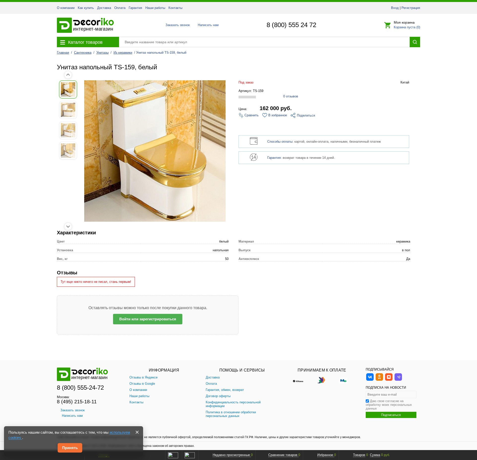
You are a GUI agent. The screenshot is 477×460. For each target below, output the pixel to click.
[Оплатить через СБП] (322, 380)
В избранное (277, 115)
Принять (70, 448)
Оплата (119, 8)
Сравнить (251, 115)
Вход (395, 8)
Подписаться (391, 415)
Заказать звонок (176, 25)
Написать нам (208, 25)
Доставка (104, 8)
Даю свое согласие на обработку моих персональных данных (389, 404)
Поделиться (306, 115)
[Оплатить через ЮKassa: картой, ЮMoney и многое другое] (300, 380)
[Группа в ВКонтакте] (370, 380)
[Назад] (68, 75)
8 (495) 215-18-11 (77, 401)
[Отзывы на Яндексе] (173, 455)
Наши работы (155, 8)
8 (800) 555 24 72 (291, 25)
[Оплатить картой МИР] (343, 380)
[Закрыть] (137, 432)
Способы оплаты (279, 141)
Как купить (86, 8)
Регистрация (410, 8)
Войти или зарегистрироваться (147, 319)
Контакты (175, 8)
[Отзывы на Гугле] (189, 455)
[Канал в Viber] (398, 380)
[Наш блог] (389, 380)
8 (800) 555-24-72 (80, 387)
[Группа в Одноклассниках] (379, 380)
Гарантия (135, 8)
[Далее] (68, 226)
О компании (66, 8)
